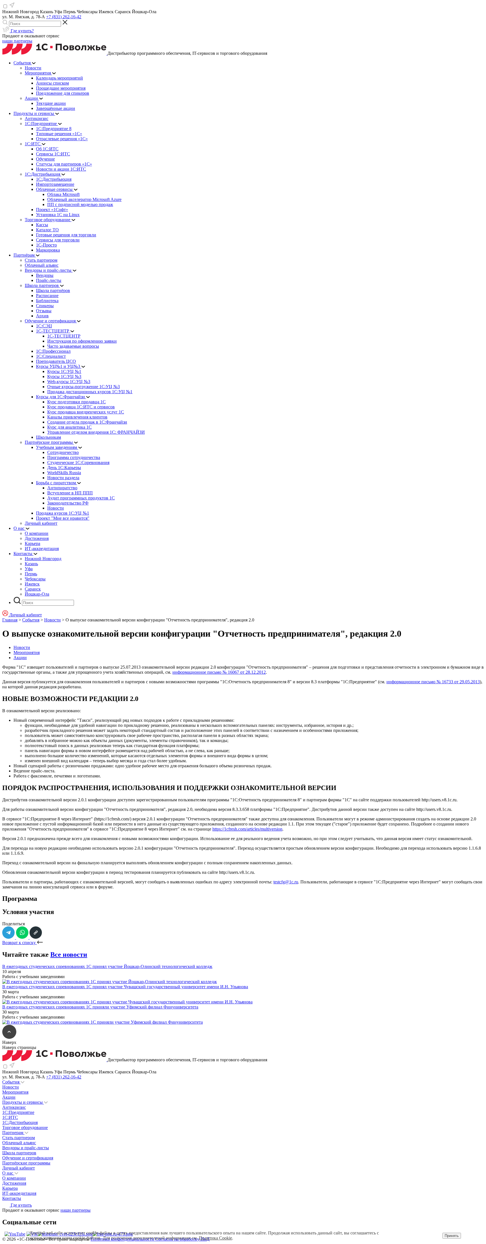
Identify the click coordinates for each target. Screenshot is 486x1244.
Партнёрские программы (26, 1163)
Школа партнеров (19, 1152)
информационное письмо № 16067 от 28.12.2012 (219, 672)
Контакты (11, 1198)
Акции (20, 657)
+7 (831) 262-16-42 (63, 16)
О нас (8, 1173)
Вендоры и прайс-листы (25, 1147)
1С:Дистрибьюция (20, 1122)
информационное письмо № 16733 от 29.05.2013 (433, 681)
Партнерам (13, 1132)
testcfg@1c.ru (285, 881)
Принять (452, 1236)
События (30, 620)
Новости (52, 620)
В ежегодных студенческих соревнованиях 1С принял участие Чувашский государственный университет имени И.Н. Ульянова (125, 986)
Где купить (21, 1205)
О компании (14, 1178)
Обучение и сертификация (27, 1157)
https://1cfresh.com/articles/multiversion (247, 829)
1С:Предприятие (18, 1112)
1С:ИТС (10, 1117)
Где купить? (22, 30)
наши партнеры (17, 41)
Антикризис (14, 1107)
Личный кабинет (18, 1168)
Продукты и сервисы (23, 1102)
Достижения (14, 1183)
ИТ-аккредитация (19, 1193)
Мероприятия (27, 652)
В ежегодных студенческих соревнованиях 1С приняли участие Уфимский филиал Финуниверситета (100, 1007)
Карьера (10, 1188)
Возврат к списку (19, 942)
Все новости (68, 954)
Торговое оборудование (25, 1127)
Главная (9, 620)
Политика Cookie (215, 1238)
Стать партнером (18, 1137)
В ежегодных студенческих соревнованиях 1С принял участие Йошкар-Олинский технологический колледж (107, 966)
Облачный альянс (19, 1142)
